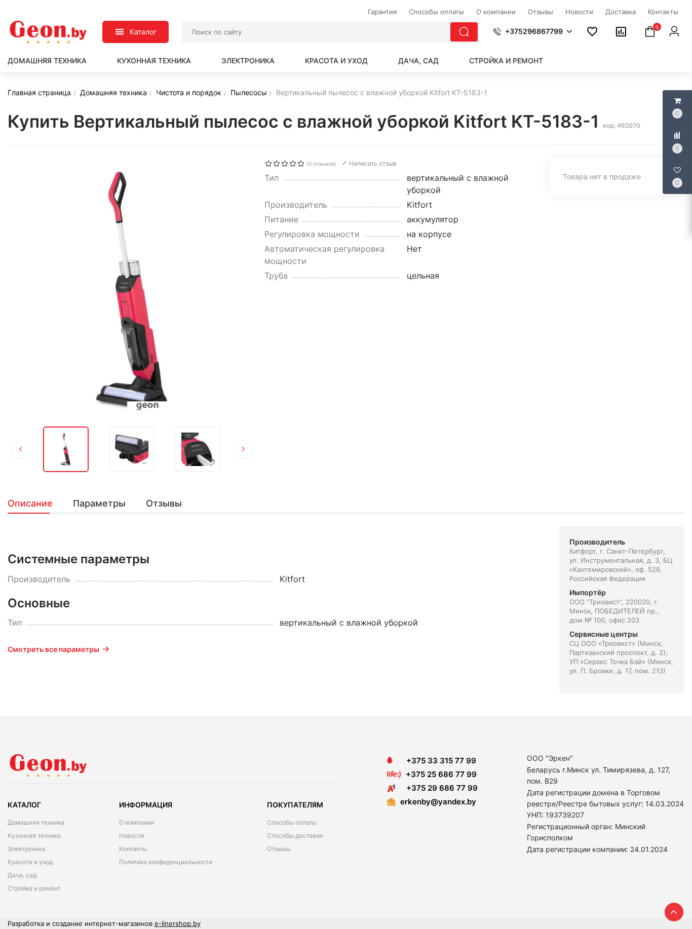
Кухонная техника (154, 60)
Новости (131, 835)
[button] (532, 31)
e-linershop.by (178, 923)
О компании (136, 822)
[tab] (35, 503)
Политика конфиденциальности (165, 862)
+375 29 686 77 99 (439, 788)
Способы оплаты (292, 822)
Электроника (248, 60)
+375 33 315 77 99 (438, 760)
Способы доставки (295, 835)
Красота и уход (336, 60)
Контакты (133, 849)
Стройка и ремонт (506, 60)
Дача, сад (418, 60)
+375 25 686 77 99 (441, 774)
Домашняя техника (47, 60)
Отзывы (278, 849)
